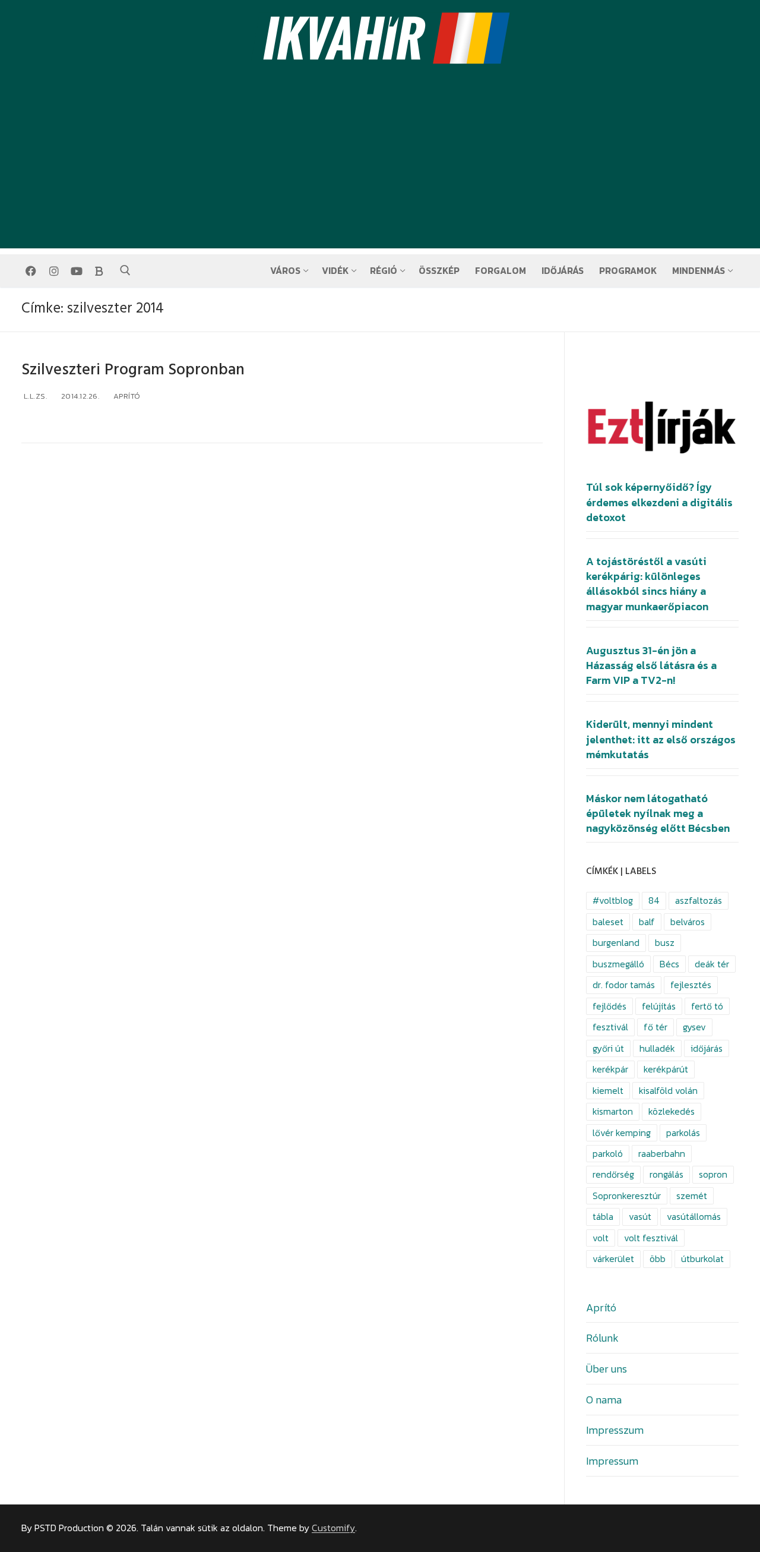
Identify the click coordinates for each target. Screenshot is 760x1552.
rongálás (666, 1174)
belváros (687, 922)
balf (647, 922)
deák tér (712, 964)
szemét (691, 1196)
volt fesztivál (651, 1238)
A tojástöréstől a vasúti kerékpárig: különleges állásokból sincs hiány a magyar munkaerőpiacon (647, 584)
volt (601, 1238)
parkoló (608, 1153)
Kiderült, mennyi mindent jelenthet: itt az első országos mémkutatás (661, 739)
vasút (640, 1216)
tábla (603, 1216)
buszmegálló (618, 964)
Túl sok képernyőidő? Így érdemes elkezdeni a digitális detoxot (659, 502)
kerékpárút (666, 1069)
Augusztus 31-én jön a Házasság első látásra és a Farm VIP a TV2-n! (651, 665)
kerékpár (610, 1069)
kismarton (613, 1111)
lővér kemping (622, 1133)
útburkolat (702, 1259)
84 (654, 900)
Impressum (612, 1461)
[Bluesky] (99, 270)
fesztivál (610, 1027)
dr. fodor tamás (624, 985)
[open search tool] (125, 270)
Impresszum (615, 1430)
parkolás (683, 1133)
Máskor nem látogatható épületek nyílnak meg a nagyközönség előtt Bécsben (658, 813)
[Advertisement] (380, 165)
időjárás (707, 1048)
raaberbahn (661, 1153)
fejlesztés (690, 985)
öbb (658, 1259)
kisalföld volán (668, 1090)
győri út (608, 1048)
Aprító (126, 396)
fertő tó (707, 1006)
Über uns (606, 1369)
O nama (604, 1400)
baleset (608, 922)
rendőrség (613, 1174)
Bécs (669, 964)
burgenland (616, 943)
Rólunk (602, 1338)
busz (664, 943)
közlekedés (671, 1111)
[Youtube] (76, 270)
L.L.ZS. (34, 396)
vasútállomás (694, 1216)
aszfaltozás (698, 900)
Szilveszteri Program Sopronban (133, 370)
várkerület (613, 1259)
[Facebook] (30, 270)
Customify (333, 1528)
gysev (694, 1027)
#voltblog (613, 900)
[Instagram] (53, 270)
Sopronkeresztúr (627, 1196)
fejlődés (609, 1006)
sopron (713, 1174)
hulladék (657, 1048)
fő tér (655, 1027)
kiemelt (608, 1090)
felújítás (659, 1006)
